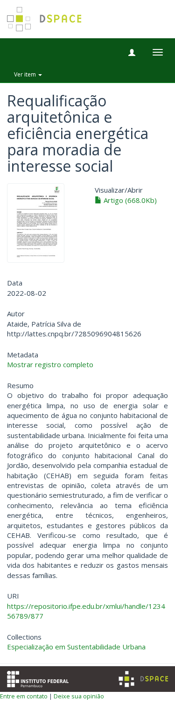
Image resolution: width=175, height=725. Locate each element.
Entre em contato (24, 696)
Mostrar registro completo (50, 364)
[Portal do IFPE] (38, 678)
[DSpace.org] (143, 679)
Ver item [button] (25, 74)
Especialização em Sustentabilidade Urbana (76, 646)
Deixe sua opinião (79, 696)
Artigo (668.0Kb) (129, 200)
